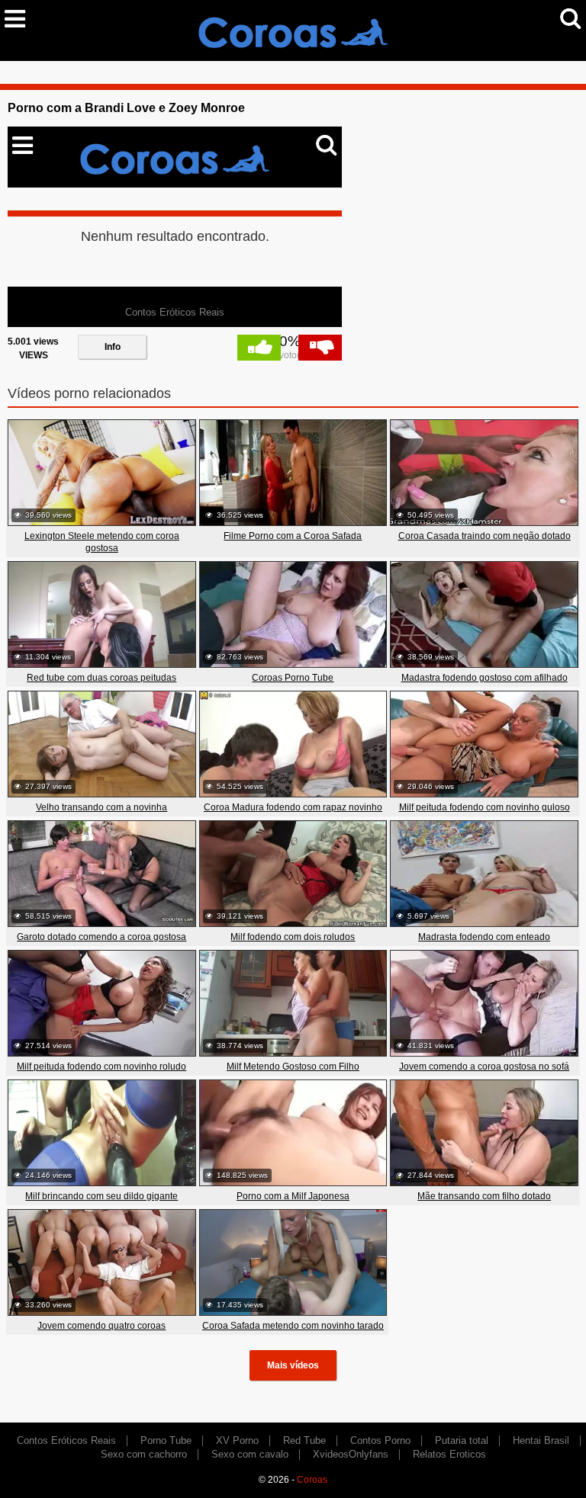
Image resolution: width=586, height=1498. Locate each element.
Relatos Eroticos (449, 1454)
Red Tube (304, 1440)
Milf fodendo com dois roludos (292, 937)
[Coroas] (293, 29)
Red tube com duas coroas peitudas (101, 677)
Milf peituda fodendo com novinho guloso (484, 807)
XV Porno (237, 1440)
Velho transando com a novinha (101, 807)
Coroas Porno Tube (292, 677)
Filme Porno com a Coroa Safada (293, 536)
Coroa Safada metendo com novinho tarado (293, 1325)
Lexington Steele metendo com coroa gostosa (101, 542)
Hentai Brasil (541, 1440)
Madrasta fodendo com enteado (484, 937)
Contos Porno (380, 1440)
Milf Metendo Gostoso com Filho (293, 1066)
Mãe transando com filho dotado (484, 1196)
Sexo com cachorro (144, 1454)
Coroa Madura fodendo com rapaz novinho (293, 807)
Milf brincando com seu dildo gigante (101, 1196)
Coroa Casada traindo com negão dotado (484, 536)
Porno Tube (166, 1440)
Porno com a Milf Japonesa (293, 1196)
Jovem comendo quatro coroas (101, 1325)
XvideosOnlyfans (350, 1454)
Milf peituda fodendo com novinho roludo (101, 1066)
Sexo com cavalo (249, 1454)
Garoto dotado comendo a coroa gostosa (101, 937)
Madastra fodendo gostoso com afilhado (484, 677)
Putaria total (461, 1440)
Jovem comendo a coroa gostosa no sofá (484, 1066)
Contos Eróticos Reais (66, 1440)
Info (113, 347)
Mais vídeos (293, 1365)
